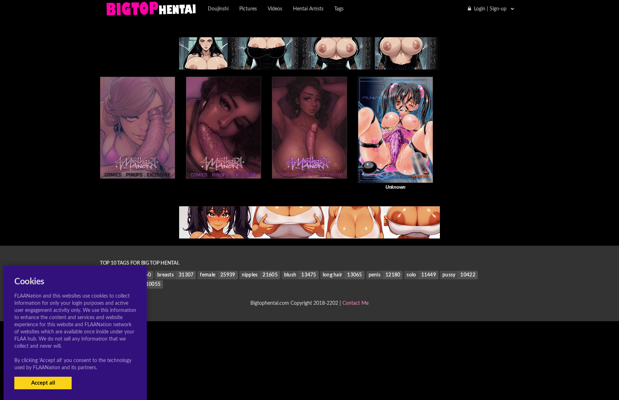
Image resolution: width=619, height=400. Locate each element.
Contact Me (355, 303)
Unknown (395, 187)
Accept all (43, 383)
